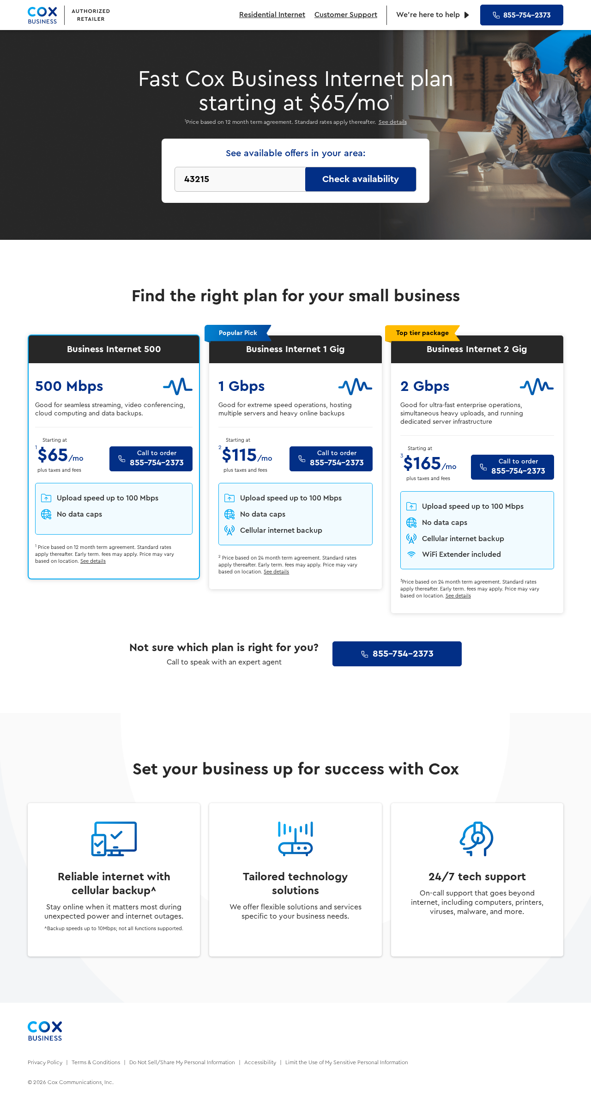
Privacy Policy (45, 1062)
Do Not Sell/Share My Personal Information (182, 1062)
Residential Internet (272, 14)
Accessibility (260, 1062)
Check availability (360, 179)
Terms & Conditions (96, 1062)
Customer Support (345, 14)
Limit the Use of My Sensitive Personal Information (346, 1062)
